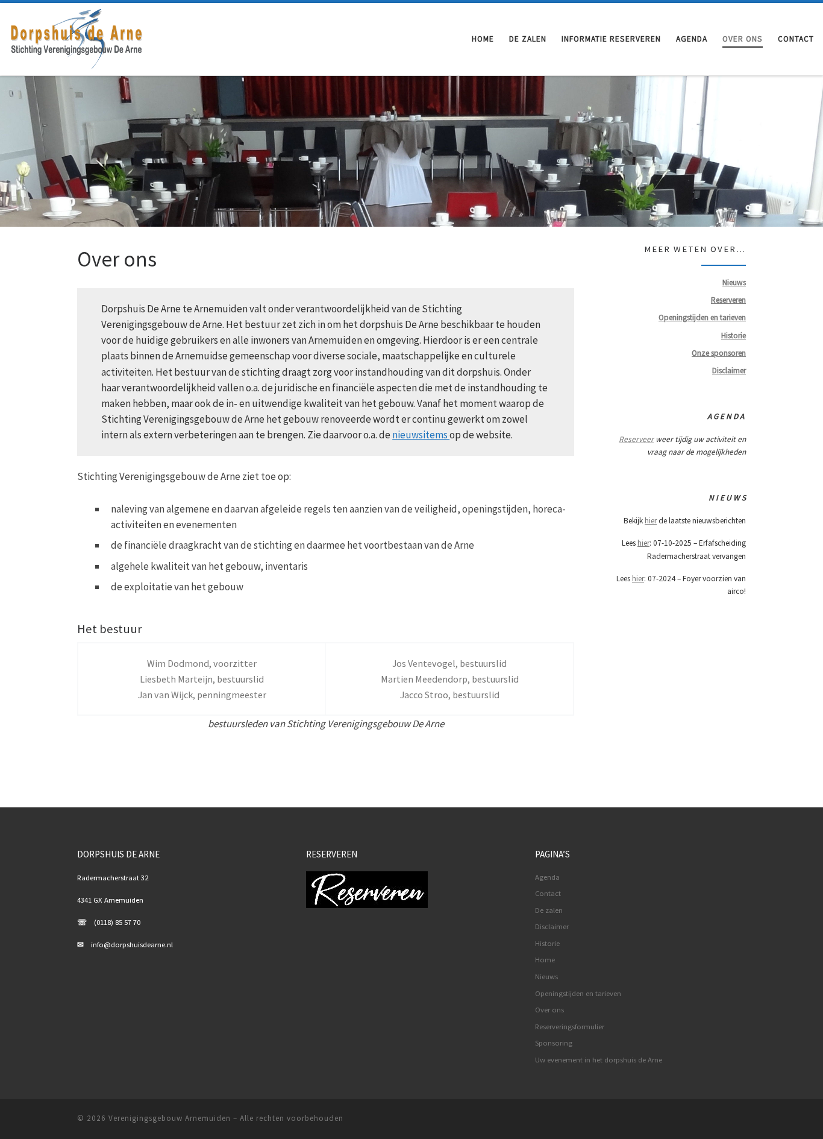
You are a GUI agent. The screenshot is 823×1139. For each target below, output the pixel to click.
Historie (547, 943)
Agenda (547, 877)
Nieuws (546, 976)
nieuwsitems (420, 434)
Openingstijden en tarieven (578, 993)
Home (545, 959)
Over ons (549, 1009)
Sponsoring (553, 1042)
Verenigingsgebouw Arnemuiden (169, 1118)
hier (651, 521)
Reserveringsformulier (569, 1026)
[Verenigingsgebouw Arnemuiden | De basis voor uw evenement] (77, 36)
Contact (548, 893)
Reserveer (636, 439)
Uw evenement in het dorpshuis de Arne (598, 1059)
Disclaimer (552, 926)
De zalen (549, 910)
